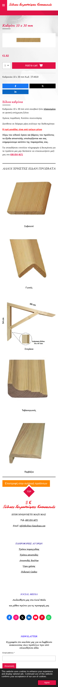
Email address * (8, 653)
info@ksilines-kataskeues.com (32, 525)
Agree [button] (47, 683)
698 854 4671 (16, 154)
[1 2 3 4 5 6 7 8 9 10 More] (6, 65)
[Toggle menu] (3, 5)
